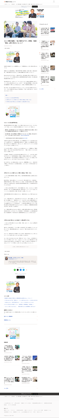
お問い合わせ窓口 (17, 403)
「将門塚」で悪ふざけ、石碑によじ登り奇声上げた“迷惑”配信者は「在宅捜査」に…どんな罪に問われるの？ (27, 369)
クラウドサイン (13, 410)
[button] (26, 270)
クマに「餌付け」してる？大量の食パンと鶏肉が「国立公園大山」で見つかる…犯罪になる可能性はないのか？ (45, 69)
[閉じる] (58, 6)
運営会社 (5, 404)
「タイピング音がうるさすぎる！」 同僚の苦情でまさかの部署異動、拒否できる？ (20, 306)
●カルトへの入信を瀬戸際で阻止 (13, 97)
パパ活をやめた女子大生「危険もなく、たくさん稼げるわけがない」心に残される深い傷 (20, 300)
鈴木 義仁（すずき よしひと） (15, 257)
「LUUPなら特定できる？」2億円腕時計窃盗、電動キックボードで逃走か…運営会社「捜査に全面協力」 (9, 348)
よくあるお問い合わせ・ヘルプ (8, 403)
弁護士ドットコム (7, 4)
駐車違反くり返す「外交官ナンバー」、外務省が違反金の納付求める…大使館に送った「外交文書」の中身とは (45, 80)
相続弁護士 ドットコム (47, 410)
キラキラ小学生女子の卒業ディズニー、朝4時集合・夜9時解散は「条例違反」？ (19, 304)
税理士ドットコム (6, 410)
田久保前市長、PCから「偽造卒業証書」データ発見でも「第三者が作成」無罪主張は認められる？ (27, 379)
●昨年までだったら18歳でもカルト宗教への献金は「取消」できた (19, 99)
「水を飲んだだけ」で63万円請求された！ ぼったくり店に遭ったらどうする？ (19, 302)
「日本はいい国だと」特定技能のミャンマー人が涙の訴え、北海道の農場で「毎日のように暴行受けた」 (45, 56)
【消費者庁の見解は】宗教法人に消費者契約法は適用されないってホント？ (18, 298)
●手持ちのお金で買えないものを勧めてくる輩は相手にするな (18, 101)
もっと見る (6, 388)
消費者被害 (13, 4)
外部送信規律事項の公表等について (37, 403)
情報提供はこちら (7, 320)
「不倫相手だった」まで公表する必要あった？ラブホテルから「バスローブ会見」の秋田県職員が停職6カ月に (45, 44)
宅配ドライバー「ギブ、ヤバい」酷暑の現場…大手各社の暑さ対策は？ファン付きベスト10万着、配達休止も (9, 380)
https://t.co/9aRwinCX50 (25, 135)
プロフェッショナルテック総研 (38, 410)
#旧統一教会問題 (7, 48)
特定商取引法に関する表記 (48, 403)
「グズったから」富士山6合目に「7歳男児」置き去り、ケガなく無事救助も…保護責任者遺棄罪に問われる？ (27, 359)
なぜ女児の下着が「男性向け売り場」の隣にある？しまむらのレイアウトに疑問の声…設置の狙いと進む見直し (45, 31)
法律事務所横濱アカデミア (12, 258)
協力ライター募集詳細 (8, 316)
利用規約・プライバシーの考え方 (26, 403)
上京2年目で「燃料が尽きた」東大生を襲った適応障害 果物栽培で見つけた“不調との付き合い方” (9, 358)
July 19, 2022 (25, 138)
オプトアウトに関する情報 (12, 404)
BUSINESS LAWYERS (20, 410)
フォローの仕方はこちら (20, 274)
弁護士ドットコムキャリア (28, 410)
